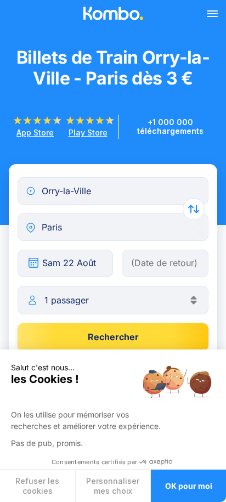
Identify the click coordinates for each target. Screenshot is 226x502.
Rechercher (113, 336)
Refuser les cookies (37, 485)
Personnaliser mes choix (112, 485)
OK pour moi (188, 485)
